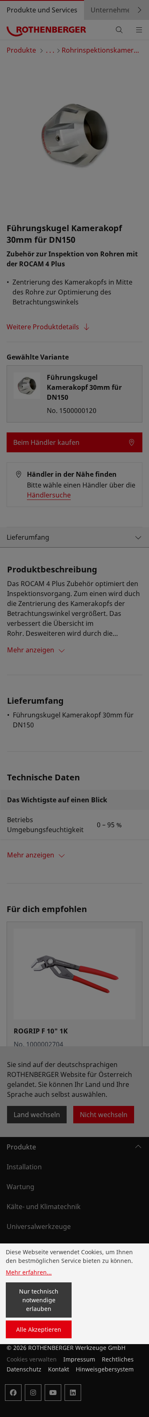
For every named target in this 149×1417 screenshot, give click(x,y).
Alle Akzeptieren (38, 1329)
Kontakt (58, 1369)
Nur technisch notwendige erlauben (38, 1300)
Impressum (79, 1359)
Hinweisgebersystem (105, 1369)
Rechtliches (118, 1359)
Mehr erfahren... (29, 1272)
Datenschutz (24, 1369)
